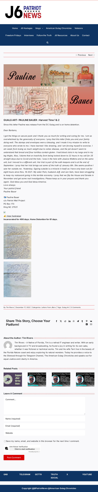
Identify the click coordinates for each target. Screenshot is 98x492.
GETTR (38, 474)
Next (90, 55)
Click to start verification (25, 449)
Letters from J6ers (48, 307)
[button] (47, 42)
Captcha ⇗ (34, 451)
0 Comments (76, 307)
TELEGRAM (24, 474)
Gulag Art (65, 307)
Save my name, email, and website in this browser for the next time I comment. (42, 441)
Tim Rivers (10, 307)
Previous (82, 55)
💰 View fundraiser (12, 216)
